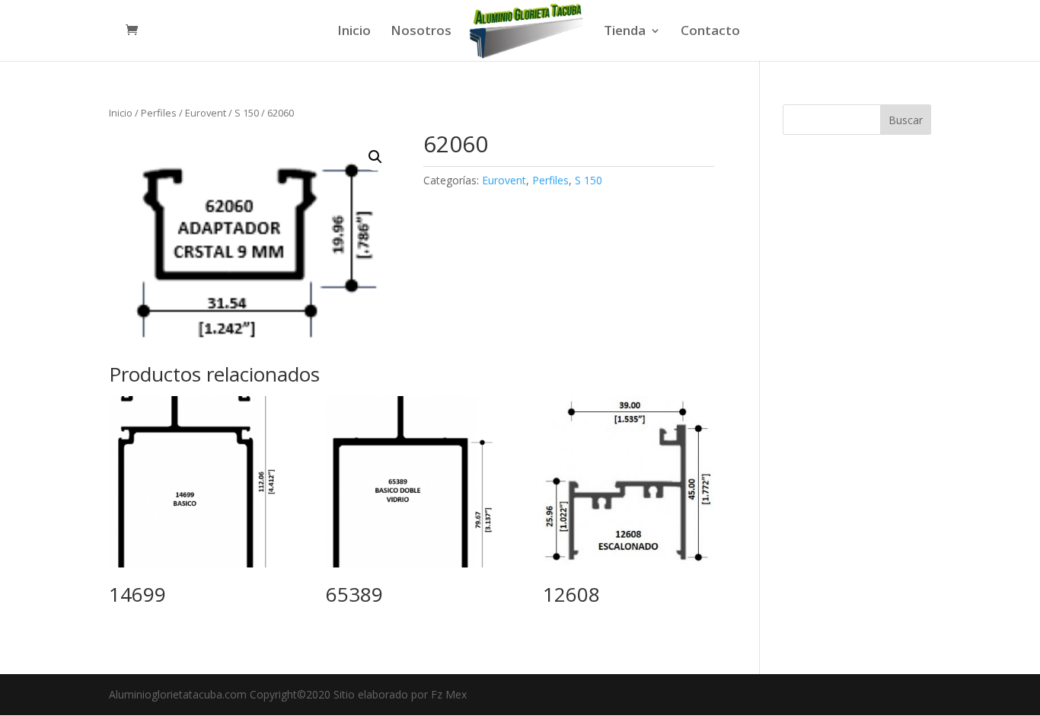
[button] (375, 157)
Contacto (710, 32)
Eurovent (205, 113)
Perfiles (159, 113)
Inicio (354, 32)
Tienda (625, 32)
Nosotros (421, 32)
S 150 (246, 113)
